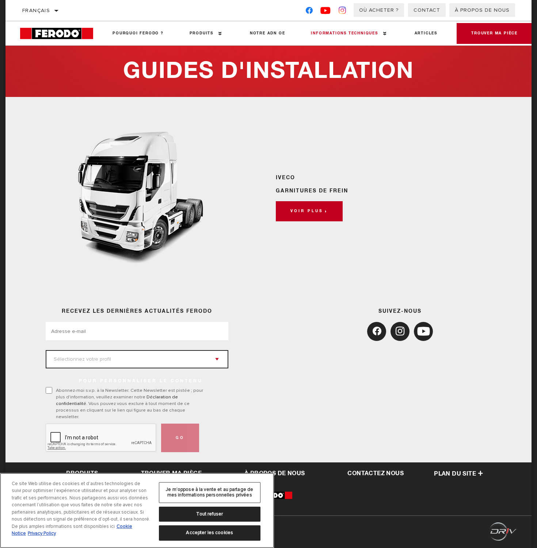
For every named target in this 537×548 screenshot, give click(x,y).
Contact (427, 10)
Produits (201, 33)
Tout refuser (209, 514)
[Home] (60, 33)
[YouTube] (325, 12)
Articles (426, 33)
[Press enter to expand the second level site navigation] (220, 33)
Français (36, 10)
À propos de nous (482, 10)
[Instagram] (342, 12)
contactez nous (375, 473)
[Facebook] (309, 12)
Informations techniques (344, 33)
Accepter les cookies (209, 533)
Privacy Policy (42, 533)
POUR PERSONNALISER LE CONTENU (141, 381)
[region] (137, 510)
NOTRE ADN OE (267, 33)
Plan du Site (455, 474)
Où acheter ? (379, 10)
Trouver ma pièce (494, 33)
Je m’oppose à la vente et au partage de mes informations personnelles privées (209, 492)
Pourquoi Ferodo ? (138, 33)
